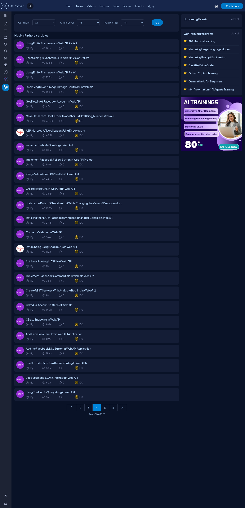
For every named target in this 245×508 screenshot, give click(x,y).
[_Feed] (6, 23)
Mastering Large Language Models (210, 49)
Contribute (232, 6)
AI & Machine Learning (202, 41)
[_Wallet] (6, 37)
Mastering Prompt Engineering (207, 57)
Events (139, 6)
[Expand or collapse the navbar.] (6, 15)
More (151, 6)
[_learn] (6, 44)
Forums (104, 6)
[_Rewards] (6, 71)
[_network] (6, 58)
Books (127, 6)
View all (235, 18)
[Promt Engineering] (211, 124)
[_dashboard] (6, 30)
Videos (91, 6)
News (79, 6)
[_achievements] (6, 51)
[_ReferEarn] (6, 65)
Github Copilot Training (203, 73)
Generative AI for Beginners (205, 81)
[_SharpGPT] (6, 78)
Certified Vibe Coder (201, 65)
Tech (69, 6)
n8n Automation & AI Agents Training (211, 89)
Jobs (116, 6)
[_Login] (6, 503)
